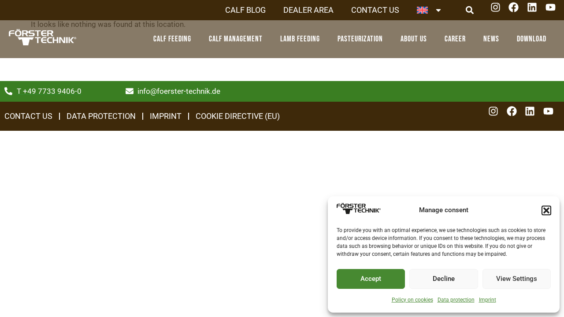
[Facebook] (516, 10)
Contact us (375, 10)
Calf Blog (245, 10)
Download (531, 39)
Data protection (456, 300)
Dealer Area (308, 10)
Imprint (487, 300)
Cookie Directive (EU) (238, 116)
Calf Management (236, 39)
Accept (370, 279)
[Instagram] (498, 10)
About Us (414, 39)
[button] (546, 210)
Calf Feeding (172, 39)
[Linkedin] (535, 10)
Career (455, 39)
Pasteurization (360, 39)
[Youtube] (553, 10)
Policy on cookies (412, 300)
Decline (444, 279)
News (491, 39)
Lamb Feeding (300, 39)
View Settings (516, 279)
